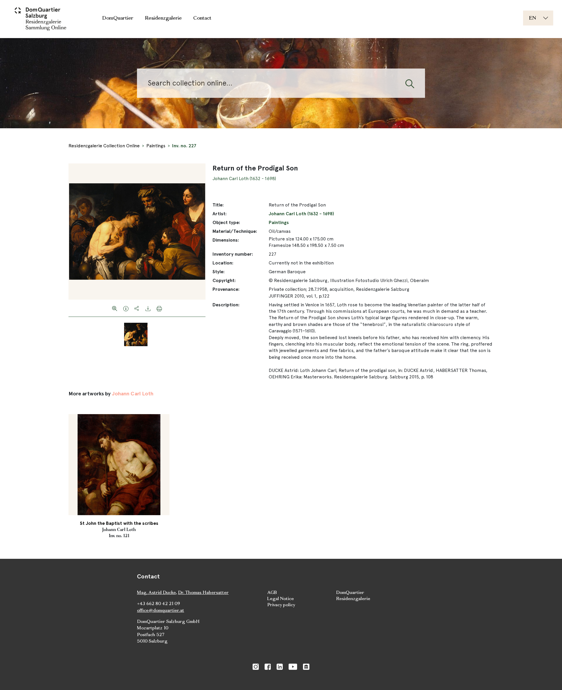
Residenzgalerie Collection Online (104, 145)
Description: (226, 305)
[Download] (148, 308)
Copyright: (224, 280)
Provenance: (226, 289)
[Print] (159, 308)
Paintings (155, 145)
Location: (223, 263)
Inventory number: (233, 254)
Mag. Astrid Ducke (156, 592)
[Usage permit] (125, 308)
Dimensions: (226, 240)
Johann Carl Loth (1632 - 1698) (244, 178)
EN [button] (532, 17)
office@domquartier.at (160, 610)
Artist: (220, 213)
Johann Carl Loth (132, 393)
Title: (218, 205)
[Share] (137, 308)
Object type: (226, 222)
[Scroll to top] (549, 677)
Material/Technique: (235, 231)
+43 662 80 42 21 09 (158, 603)
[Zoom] (114, 308)
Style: (219, 271)
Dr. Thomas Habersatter (203, 592)
